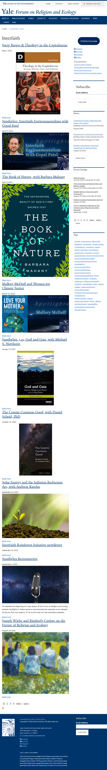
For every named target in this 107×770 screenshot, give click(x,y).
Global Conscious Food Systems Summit (88, 200)
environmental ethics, (82, 267)
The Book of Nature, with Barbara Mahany (33, 177)
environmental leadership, (84, 276)
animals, (78, 241)
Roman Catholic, (81, 298)
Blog (14, 22)
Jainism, (101, 284)
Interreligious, (88, 284)
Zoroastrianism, (80, 310)
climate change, (98, 244)
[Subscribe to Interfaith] (3, 707)
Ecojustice (53, 18)
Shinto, (92, 301)
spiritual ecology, (81, 304)
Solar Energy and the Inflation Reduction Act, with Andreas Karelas (32, 484)
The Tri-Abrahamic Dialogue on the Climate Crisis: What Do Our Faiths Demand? (86, 208)
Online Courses (79, 178)
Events (6, 22)
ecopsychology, (80, 256)
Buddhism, (78, 244)
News (95, 18)
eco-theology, (94, 250)
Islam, (95, 284)
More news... (81, 158)
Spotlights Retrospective (20, 559)
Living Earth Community (83, 70)
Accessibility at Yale (27, 719)
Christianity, (87, 244)
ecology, (96, 253)
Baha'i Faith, (96, 241)
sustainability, (93, 304)
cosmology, (90, 247)
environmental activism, (95, 256)
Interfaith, (78, 284)
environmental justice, (83, 273)
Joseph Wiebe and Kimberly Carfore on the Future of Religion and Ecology (33, 622)
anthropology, (86, 241)
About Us (5, 18)
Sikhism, (98, 301)
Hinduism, (93, 279)
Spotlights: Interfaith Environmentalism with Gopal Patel (35, 123)
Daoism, (98, 247)
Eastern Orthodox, (81, 250)
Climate (31, 18)
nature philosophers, (82, 290)
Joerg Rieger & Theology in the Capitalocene (35, 45)
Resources (86, 18)
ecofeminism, (79, 253)
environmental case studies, (85, 259)
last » (26, 704)
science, (90, 298)
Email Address (82, 93)
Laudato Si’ (41, 18)
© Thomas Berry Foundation (32, 735)
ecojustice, (89, 253)
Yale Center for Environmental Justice (88, 73)
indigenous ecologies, (91, 281)
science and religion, (82, 301)
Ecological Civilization (69, 18)
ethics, (96, 276)
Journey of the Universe (82, 65)
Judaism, (78, 287)
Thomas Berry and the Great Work (86, 67)
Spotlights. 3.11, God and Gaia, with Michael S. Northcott (34, 341)
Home (4, 29)
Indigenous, (79, 281)
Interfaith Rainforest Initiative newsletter (32, 545)
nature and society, (88, 287)
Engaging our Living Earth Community (88, 134)
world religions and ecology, (85, 307)
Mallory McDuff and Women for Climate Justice (26, 286)
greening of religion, (82, 279)
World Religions (18, 18)
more (78, 223)
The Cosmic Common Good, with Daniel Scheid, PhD (32, 414)
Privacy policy (40, 719)
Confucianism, (80, 247)
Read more (6, 117)
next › (19, 704)
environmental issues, (82, 270)
